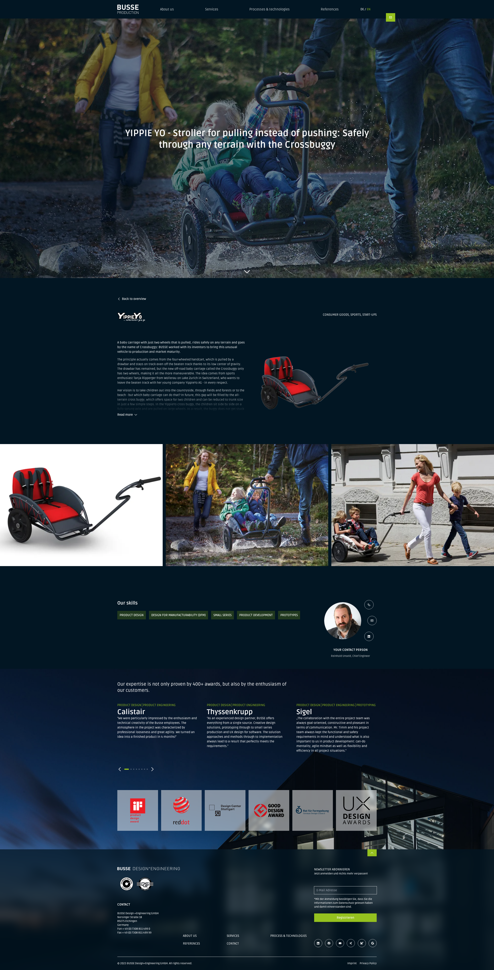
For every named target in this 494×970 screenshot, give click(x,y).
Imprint (352, 963)
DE (362, 9)
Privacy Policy (368, 963)
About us (167, 9)
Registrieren (345, 918)
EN (368, 9)
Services (211, 9)
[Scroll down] (247, 271)
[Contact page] (390, 17)
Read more (125, 415)
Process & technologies (288, 936)
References (330, 9)
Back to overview (134, 299)
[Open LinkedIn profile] (369, 636)
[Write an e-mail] (372, 620)
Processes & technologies (269, 9)
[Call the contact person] (369, 604)
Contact (233, 943)
